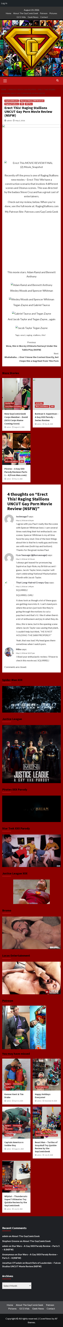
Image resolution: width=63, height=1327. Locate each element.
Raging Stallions (11, 104)
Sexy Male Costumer (13, 406)
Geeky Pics (9, 403)
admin (9, 120)
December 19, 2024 (51, 1101)
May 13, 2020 (18, 479)
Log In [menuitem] (4, 3)
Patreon (43, 13)
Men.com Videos (42, 406)
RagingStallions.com (46, 206)
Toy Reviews (50, 1132)
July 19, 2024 (49, 1155)
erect (23, 335)
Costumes (17, 1084)
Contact (44, 17)
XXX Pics (29, 104)
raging (29, 335)
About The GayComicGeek (25, 13)
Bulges (8, 1084)
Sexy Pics (9, 1135)
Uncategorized (42, 1087)
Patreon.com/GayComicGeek (41, 211)
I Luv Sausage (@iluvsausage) (31, 555)
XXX (22, 104)
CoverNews (45, 1318)
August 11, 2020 (19, 427)
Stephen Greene (10, 1241)
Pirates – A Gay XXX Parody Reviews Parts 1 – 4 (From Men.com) (15, 472)
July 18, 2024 (18, 1209)
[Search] (57, 80)
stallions (37, 335)
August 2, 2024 (19, 1149)
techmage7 (22, 516)
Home (8, 13)
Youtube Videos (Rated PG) (46, 1135)
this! (43, 335)
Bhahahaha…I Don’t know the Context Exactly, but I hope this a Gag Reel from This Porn (32, 357)
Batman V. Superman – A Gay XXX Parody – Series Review (46, 417)
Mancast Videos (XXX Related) (32, 101)
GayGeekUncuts (11, 101)
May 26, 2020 (49, 424)
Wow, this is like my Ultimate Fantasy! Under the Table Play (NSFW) (31, 346)
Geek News (33, 17)
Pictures (53, 13)
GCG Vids (21, 17)
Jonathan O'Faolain (12, 1263)
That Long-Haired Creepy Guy (32, 582)
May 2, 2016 (20, 120)
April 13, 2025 (18, 1101)
